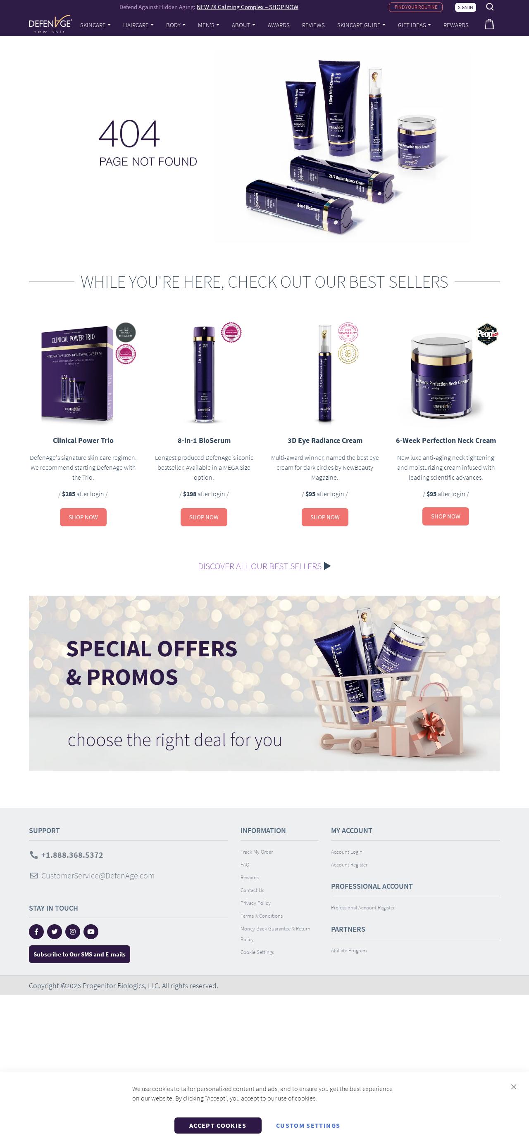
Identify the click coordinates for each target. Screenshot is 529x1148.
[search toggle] (490, 7)
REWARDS (456, 25)
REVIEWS (313, 25)
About (241, 25)
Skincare (93, 25)
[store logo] (50, 24)
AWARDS (279, 25)
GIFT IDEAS (412, 25)
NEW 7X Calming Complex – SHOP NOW (247, 7)
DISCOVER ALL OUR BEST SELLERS (260, 566)
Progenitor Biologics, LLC (121, 985)
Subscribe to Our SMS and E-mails (79, 954)
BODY (173, 25)
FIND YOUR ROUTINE (416, 7)
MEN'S (206, 25)
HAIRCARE (136, 25)
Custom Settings (308, 1125)
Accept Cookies (218, 1125)
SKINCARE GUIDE (359, 25)
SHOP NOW (83, 517)
